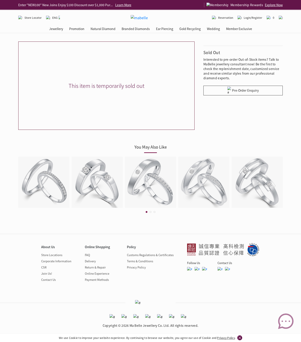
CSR (43, 267)
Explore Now (274, 5)
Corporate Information (56, 261)
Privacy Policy (226, 338)
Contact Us (48, 280)
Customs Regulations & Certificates (150, 255)
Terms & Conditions (140, 261)
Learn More (123, 5)
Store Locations (51, 255)
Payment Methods (97, 280)
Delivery (90, 261)
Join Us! (46, 273)
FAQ (87, 255)
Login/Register (253, 17)
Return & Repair (95, 267)
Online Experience (97, 273)
